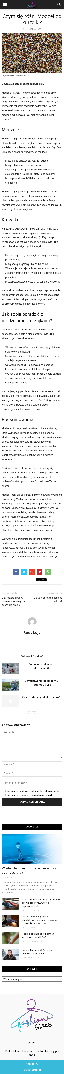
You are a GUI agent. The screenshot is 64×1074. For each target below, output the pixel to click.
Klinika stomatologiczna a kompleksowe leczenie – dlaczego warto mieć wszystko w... (40, 920)
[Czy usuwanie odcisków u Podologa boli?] (10, 685)
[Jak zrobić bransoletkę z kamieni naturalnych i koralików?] (10, 938)
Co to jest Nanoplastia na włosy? (48, 599)
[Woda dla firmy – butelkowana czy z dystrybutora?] (32, 849)
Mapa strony (32, 1063)
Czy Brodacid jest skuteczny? (41, 697)
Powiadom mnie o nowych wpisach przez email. (28, 795)
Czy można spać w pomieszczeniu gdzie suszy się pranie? (13, 601)
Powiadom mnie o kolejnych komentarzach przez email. (32, 791)
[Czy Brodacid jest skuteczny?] (10, 701)
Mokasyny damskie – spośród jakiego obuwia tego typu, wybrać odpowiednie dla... (41, 903)
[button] (59, 4)
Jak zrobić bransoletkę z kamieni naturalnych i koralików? (38, 935)
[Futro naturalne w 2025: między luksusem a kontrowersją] (10, 954)
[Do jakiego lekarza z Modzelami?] (10, 668)
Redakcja (32, 632)
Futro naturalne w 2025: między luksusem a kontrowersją (37, 952)
